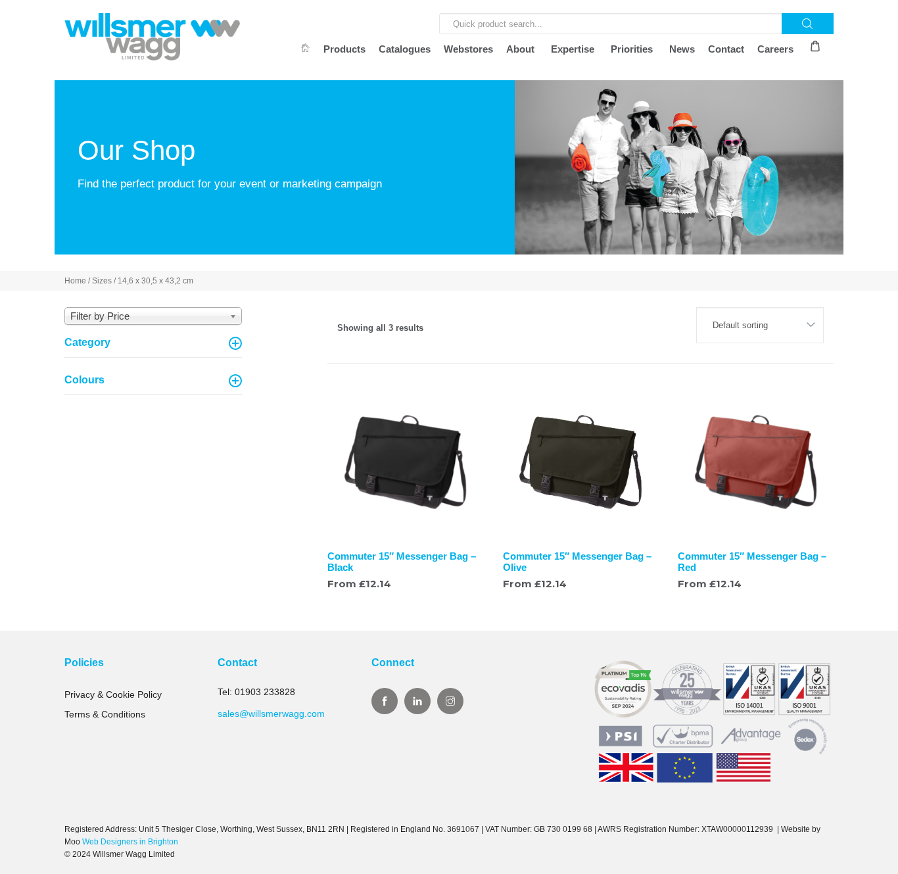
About (520, 49)
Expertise (572, 49)
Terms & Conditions (104, 714)
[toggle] (235, 343)
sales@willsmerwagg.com (271, 713)
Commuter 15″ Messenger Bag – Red (752, 561)
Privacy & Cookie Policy (113, 694)
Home (75, 280)
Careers (775, 49)
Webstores (468, 49)
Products (344, 49)
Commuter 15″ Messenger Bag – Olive (577, 561)
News (682, 49)
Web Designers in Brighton (130, 841)
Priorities (632, 49)
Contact (726, 49)
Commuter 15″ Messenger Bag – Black (401, 561)
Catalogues (405, 49)
